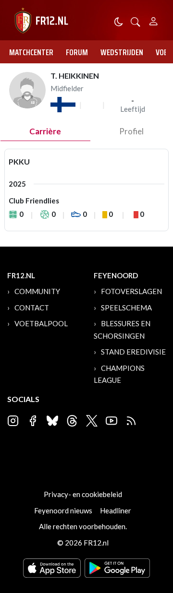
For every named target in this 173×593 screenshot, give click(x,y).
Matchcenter (31, 52)
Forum (77, 52)
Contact (31, 307)
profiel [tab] (131, 131)
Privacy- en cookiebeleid (83, 494)
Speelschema (126, 307)
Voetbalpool (41, 323)
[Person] (153, 20)
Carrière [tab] (45, 131)
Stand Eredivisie (133, 351)
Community (37, 291)
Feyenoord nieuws (63, 510)
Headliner (115, 510)
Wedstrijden (121, 52)
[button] (135, 21)
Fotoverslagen (131, 291)
